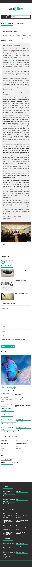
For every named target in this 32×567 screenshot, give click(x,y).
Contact (19, 563)
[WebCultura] (4, 16)
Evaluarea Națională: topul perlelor (7, 250)
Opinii (3, 244)
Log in (24, 563)
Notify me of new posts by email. (11, 343)
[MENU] (7, 16)
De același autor (9, 260)
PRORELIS (11, 60)
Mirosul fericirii (26, 249)
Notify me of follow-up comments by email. (14, 339)
